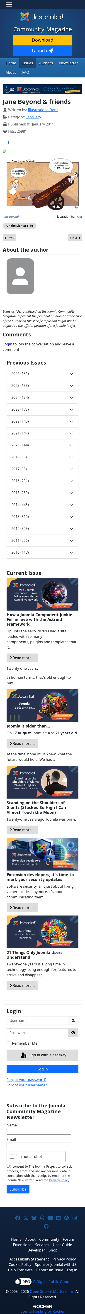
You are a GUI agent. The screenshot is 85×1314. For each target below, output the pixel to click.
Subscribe (18, 1189)
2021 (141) (20, 433)
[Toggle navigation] (9, 4)
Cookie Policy (20, 1264)
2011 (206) (20, 540)
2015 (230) (20, 492)
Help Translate (20, 1269)
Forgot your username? (27, 1085)
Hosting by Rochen (42, 1311)
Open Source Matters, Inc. (52, 1291)
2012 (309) (20, 528)
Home (11, 62)
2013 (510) (20, 516)
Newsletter (68, 62)
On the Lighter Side (19, 226)
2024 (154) (20, 397)
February (33, 116)
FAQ (25, 72)
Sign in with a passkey (47, 1054)
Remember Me (24, 1043)
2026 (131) (20, 373)
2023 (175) (20, 409)
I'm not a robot (29, 1156)
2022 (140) (20, 421)
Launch (39, 51)
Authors (46, 62)
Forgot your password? (26, 1079)
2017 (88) (19, 468)
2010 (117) (20, 552)
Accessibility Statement (29, 1259)
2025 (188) (20, 385)
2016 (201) (20, 480)
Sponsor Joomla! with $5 (55, 1264)
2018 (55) (19, 456)
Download (42, 40)
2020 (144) (20, 445)
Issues (27, 62)
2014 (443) (20, 504)
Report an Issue (49, 1269)
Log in (42, 1069)
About (11, 72)
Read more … (23, 657)
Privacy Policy (59, 1180)
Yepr (79, 217)
